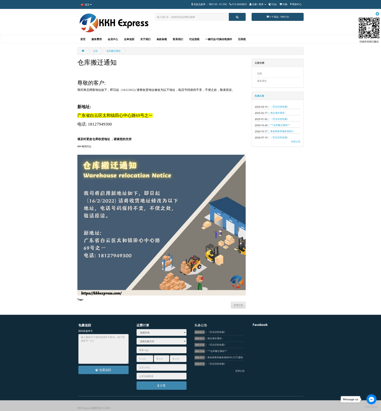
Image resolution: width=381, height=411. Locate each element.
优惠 (259, 73)
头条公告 (259, 95)
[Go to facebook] (371, 399)
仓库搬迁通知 (113, 51)
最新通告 (262, 81)
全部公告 (295, 141)
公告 (95, 51)
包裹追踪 (104, 370)
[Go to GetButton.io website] (371, 407)
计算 (162, 385)
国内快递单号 (85, 331)
